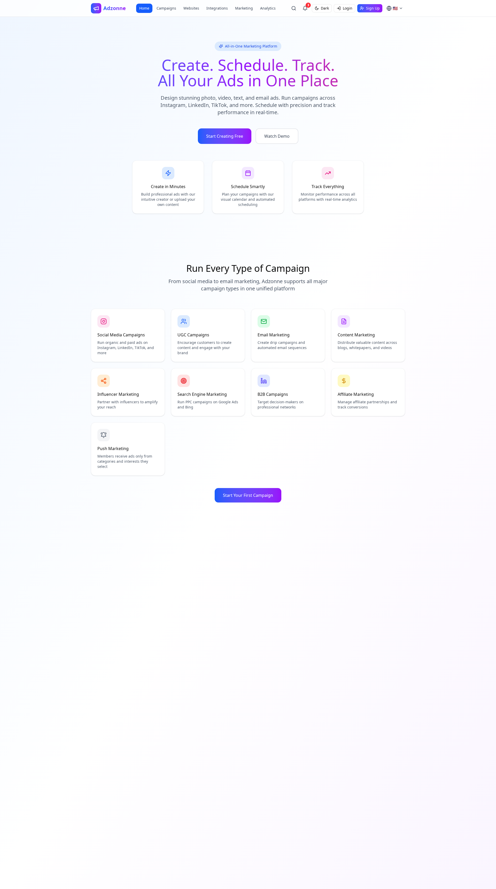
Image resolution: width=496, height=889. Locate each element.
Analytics (268, 8)
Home (144, 8)
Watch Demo (277, 136)
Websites (191, 8)
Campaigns (166, 8)
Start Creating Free (224, 136)
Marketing (244, 8)
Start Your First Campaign (248, 495)
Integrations (217, 8)
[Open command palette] (293, 8)
